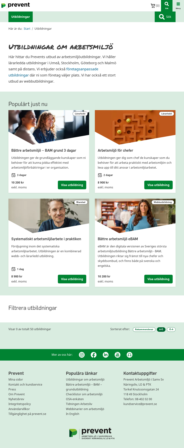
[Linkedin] (106, 355)
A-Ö (161, 329)
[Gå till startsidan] (15, 5)
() (157, 6)
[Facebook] (93, 355)
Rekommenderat (144, 329)
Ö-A (171, 329)
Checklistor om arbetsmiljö (84, 394)
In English (72, 414)
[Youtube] (117, 355)
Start (27, 29)
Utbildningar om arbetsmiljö (85, 379)
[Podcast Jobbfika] (129, 355)
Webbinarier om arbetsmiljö (85, 409)
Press (12, 389)
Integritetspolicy (19, 404)
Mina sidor (15, 379)
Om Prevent (16, 394)
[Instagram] (82, 355)
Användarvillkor (19, 409)
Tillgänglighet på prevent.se (27, 414)
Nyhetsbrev (16, 399)
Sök (168, 17)
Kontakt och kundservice (25, 384)
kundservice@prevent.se (140, 404)
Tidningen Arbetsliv (79, 404)
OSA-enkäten (75, 399)
